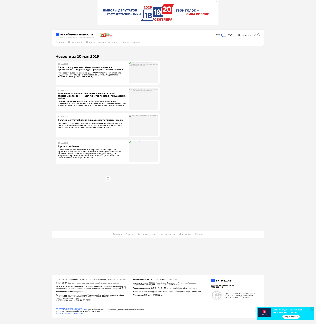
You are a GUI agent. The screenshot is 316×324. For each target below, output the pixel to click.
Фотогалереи (75, 42)
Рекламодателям (131, 42)
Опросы (90, 42)
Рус (218, 35)
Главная (60, 42)
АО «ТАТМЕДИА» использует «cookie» (72, 310)
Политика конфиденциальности (69, 313)
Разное (199, 234)
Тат (230, 35)
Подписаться (291, 316)
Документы (185, 234)
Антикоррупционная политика (69, 308)
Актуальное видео (108, 42)
